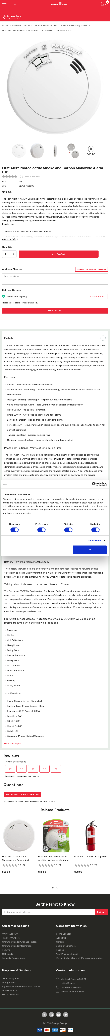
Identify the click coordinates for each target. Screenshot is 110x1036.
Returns (6, 949)
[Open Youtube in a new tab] (58, 1014)
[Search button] (15, 4)
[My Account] (102, 4)
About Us (61, 937)
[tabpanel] (19, 851)
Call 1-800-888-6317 (71, 987)
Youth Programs (10, 978)
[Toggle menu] (4, 3)
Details (8, 338)
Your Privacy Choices (67, 953)
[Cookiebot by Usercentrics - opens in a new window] (94, 484)
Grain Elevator (9, 990)
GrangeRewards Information (17, 945)
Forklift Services (10, 994)
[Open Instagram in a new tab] (51, 1014)
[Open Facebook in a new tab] (44, 1014)
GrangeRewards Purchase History (19, 941)
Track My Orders (11, 937)
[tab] (53, 888)
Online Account (10, 933)
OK (89, 549)
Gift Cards (7, 953)
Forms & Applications (13, 957)
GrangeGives (9, 982)
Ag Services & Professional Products (21, 986)
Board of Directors (66, 945)
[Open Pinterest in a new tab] (65, 1014)
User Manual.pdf (12, 743)
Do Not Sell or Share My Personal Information (79, 957)
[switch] (41, 529)
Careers (60, 941)
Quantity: (7, 246)
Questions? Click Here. (72, 991)
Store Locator (63, 933)
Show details (94, 540)
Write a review (32, 177)
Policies (60, 949)
